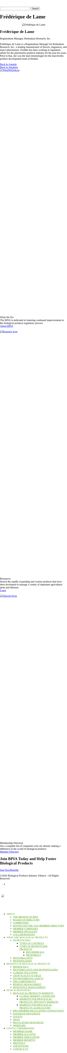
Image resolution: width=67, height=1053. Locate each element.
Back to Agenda (8, 64)
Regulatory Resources (28, 1022)
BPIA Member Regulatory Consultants (38, 1010)
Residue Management (27, 984)
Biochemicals (35, 952)
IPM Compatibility (24, 981)
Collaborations (24, 934)
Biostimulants (23, 958)
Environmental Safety (28, 978)
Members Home (23, 1031)
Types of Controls (32, 943)
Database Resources (26, 1013)
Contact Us (20, 1049)
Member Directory (9, 851)
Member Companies (25, 928)
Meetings (19, 1043)
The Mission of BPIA (25, 917)
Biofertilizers (22, 961)
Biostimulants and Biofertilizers (35, 969)
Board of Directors (26, 920)
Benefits (14, 870)
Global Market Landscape (37, 996)
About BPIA (6, 326)
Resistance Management (29, 987)
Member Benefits (24, 1040)
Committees (21, 922)
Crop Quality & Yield (27, 975)
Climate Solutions (25, 972)
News (16, 1019)
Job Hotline (21, 1046)
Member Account (24, 1034)
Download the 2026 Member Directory (38, 925)
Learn (3, 590)
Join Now (5, 870)
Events (17, 1016)
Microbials (33, 955)
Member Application (26, 1037)
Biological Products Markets (33, 993)
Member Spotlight (25, 931)
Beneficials (20, 966)
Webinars (19, 1025)
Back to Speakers (9, 67)
